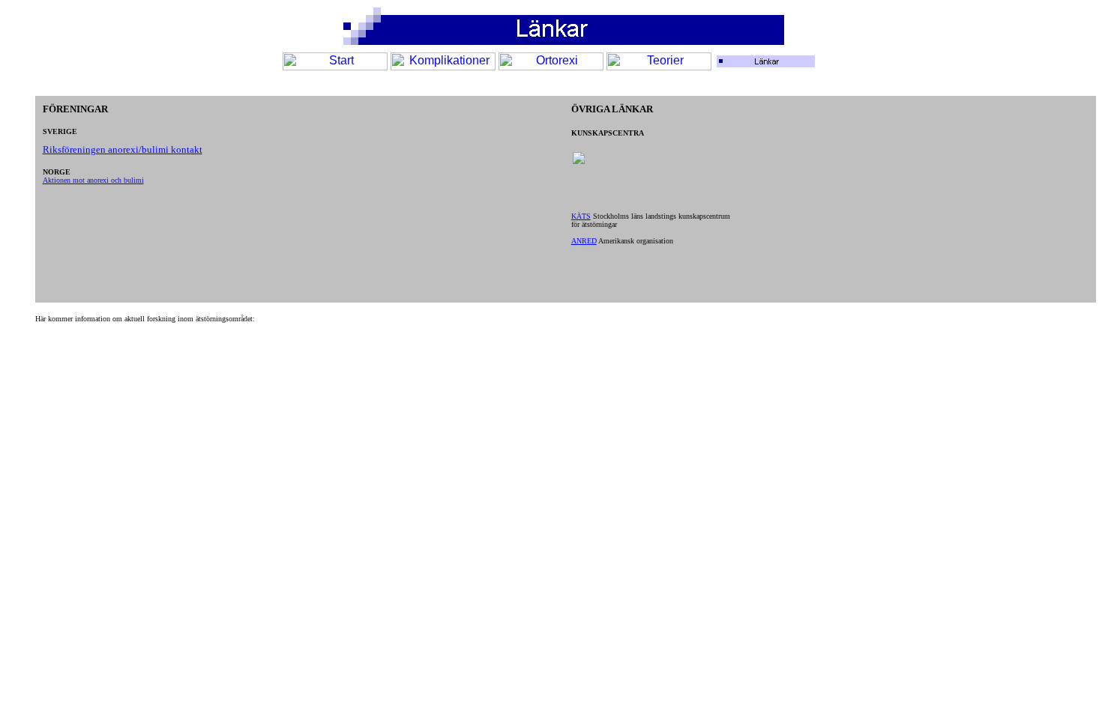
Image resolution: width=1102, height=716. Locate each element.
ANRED (584, 241)
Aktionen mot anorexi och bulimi (93, 180)
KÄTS (581, 216)
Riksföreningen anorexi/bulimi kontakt (122, 149)
